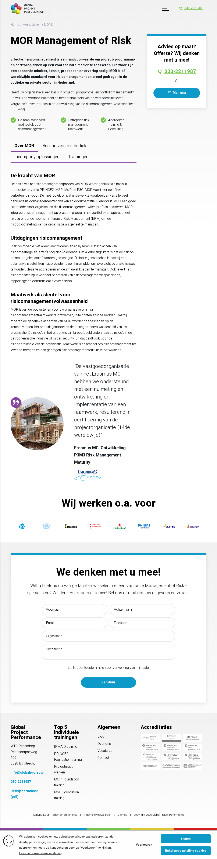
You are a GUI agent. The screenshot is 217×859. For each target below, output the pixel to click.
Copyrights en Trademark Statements (55, 815)
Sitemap (122, 815)
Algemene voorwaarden (97, 815)
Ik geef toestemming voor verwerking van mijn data (111, 667)
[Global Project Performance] (27, 8)
